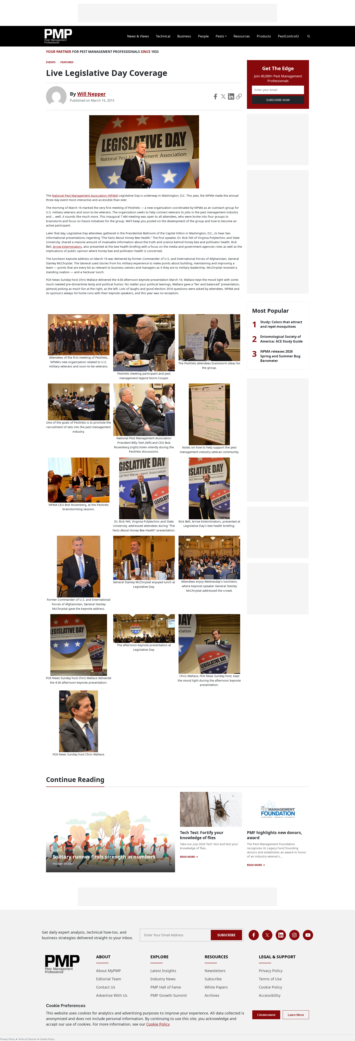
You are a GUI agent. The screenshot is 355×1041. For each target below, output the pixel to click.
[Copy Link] (239, 96)
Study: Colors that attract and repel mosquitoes (281, 324)
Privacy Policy (270, 970)
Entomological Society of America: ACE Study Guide (281, 338)
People (203, 36)
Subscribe (226, 935)
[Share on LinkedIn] (231, 96)
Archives (212, 995)
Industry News (163, 978)
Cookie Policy (270, 987)
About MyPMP (108, 970)
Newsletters (215, 970)
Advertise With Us (111, 995)
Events (50, 62)
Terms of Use (270, 978)
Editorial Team (108, 978)
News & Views (138, 36)
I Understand (266, 1015)
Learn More (296, 1015)
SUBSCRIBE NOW (278, 100)
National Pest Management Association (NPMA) (85, 196)
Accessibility (269, 995)
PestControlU (288, 36)
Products (264, 36)
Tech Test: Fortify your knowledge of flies (202, 835)
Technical (163, 36)
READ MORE (188, 857)
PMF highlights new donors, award (274, 835)
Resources (242, 36)
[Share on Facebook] (215, 96)
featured (66, 62)
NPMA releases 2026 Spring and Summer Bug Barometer (280, 356)
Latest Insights (163, 970)
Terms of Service (27, 1039)
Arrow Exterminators (67, 247)
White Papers (216, 987)
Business (184, 36)
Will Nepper (91, 93)
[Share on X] (223, 96)
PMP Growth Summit (168, 995)
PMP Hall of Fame (165, 987)
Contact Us (105, 987)
